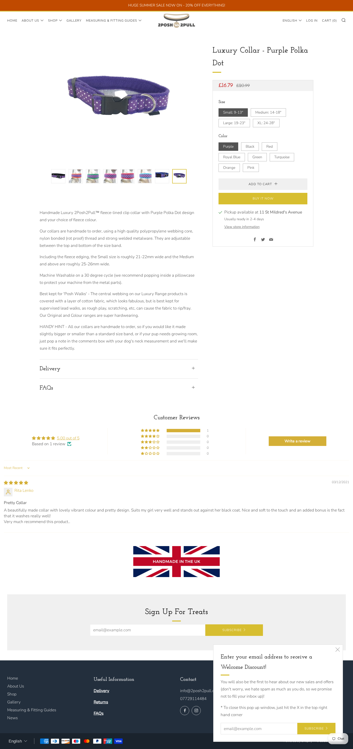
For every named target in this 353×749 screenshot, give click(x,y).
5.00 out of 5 (68, 438)
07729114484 (193, 698)
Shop (53, 20)
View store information (242, 226)
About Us (30, 20)
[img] (16, 483)
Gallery (74, 20)
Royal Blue (231, 156)
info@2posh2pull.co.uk (200, 691)
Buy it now (263, 198)
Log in (312, 20)
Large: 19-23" (234, 122)
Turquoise (282, 156)
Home (12, 20)
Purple (228, 146)
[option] (119, 103)
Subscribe (232, 630)
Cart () (329, 20)
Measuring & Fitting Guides (111, 20)
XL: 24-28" (266, 122)
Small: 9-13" (233, 112)
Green (257, 156)
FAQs (98, 713)
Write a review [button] (297, 441)
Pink (250, 167)
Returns (101, 702)
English (290, 20)
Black (250, 146)
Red (269, 146)
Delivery (101, 691)
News (12, 718)
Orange (229, 167)
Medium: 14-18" (268, 112)
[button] (58, 176)
